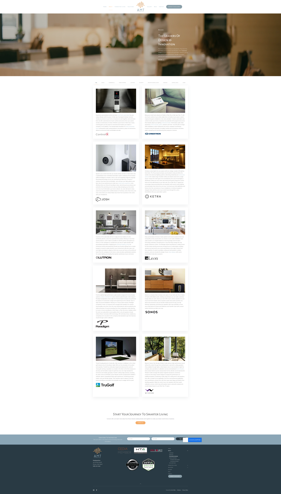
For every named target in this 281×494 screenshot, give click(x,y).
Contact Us (140, 422)
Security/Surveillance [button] (153, 82)
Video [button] (184, 82)
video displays (172, 252)
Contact (161, 6)
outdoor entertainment (106, 297)
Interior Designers (175, 459)
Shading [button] (165, 82)
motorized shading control (122, 244)
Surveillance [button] (175, 82)
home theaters (180, 369)
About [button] (111, 6)
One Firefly (173, 490)
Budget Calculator (174, 6)
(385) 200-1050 (96, 466)
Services (171, 454)
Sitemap (179, 490)
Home (105, 6)
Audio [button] (102, 82)
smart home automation (123, 115)
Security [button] (141, 82)
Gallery (149, 6)
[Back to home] (140, 6)
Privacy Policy (185, 490)
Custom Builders (174, 461)
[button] (140, 483)
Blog (155, 6)
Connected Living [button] (120, 6)
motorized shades (166, 122)
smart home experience (124, 183)
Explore (160, 59)
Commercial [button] (112, 82)
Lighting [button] (132, 82)
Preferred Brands (173, 456)
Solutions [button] (131, 6)
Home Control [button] (122, 82)
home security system (156, 124)
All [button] (96, 82)
